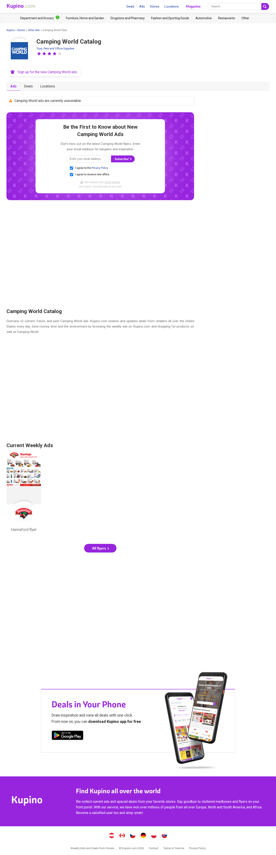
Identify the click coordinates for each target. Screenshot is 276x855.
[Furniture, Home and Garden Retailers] (85, 18)
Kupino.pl (154, 836)
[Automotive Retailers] (204, 18)
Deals (130, 6)
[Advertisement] (100, 254)
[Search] (265, 6)
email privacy (112, 182)
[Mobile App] (67, 736)
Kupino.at (111, 836)
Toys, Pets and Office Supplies (55, 48)
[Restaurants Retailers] (226, 18)
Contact (153, 848)
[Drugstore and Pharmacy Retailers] (128, 18)
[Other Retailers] (245, 18)
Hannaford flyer (23, 493)
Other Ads (34, 30)
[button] (39, 53)
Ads (142, 6)
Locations (171, 6)
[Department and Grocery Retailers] (40, 18)
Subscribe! (122, 159)
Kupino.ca (122, 836)
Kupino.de (143, 836)
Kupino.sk (164, 836)
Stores (154, 6)
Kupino (10, 30)
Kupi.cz (133, 836)
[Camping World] (19, 51)
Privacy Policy (100, 167)
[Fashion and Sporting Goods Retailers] (170, 18)
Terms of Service (173, 848)
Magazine (193, 6)
